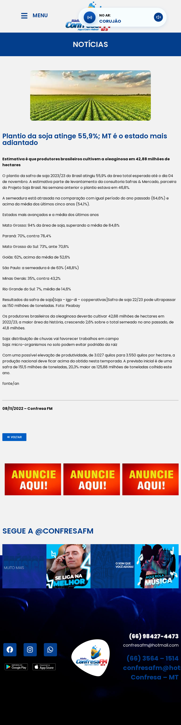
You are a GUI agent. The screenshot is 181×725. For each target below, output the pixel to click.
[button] (14, 437)
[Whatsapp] (50, 649)
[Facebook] (9, 649)
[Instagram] (30, 649)
